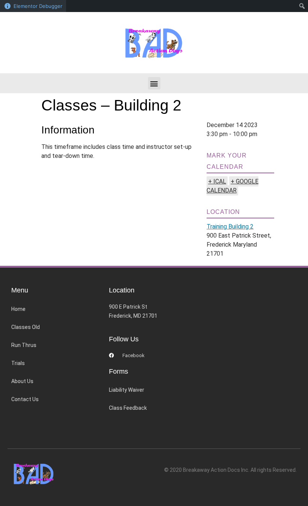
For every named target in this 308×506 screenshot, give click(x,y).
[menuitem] (302, 6)
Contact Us (25, 399)
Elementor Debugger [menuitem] (38, 6)
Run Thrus (23, 345)
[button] (154, 83)
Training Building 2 (230, 226)
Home (18, 309)
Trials (18, 363)
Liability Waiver (126, 390)
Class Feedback (128, 408)
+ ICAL (217, 181)
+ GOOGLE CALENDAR (232, 186)
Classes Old (25, 327)
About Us (22, 381)
